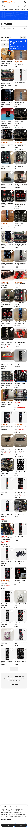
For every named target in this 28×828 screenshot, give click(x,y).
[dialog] (14, 816)
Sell (17, 2)
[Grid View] (22, 37)
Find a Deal (4, 9)
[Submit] (25, 28)
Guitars (11, 9)
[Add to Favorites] (11, 37)
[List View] (24, 37)
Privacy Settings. (6, 819)
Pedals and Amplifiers (20, 9)
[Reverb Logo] (8, 2)
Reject (7, 825)
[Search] (25, 6)
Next (13, 669)
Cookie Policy (18, 816)
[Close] (25, 40)
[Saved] (21, 2)
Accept (20, 825)
